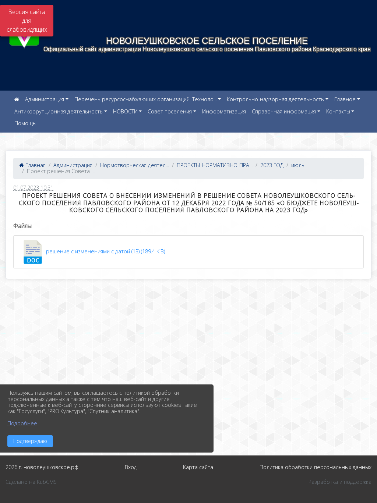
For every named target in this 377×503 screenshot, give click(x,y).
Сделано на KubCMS (31, 481)
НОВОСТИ (125, 111)
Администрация (44, 99)
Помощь (25, 123)
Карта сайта (198, 467)
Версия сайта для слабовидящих (27, 21)
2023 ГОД (271, 165)
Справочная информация (284, 111)
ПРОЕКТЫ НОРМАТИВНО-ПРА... (215, 165)
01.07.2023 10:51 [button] (33, 187)
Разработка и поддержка (340, 481)
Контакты (338, 111)
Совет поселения (170, 111)
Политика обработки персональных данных (315, 467)
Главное (345, 99)
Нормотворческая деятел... (134, 165)
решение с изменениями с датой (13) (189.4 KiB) (105, 251)
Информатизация (224, 111)
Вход (131, 467)
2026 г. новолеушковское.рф (42, 467)
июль (297, 165)
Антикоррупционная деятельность (58, 111)
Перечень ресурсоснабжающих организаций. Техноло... (145, 99)
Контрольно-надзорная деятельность (275, 99)
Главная (35, 165)
